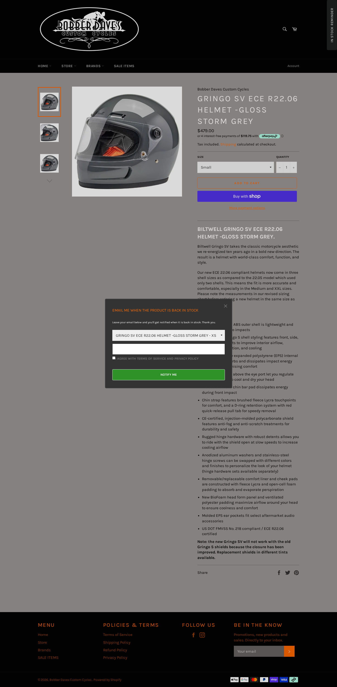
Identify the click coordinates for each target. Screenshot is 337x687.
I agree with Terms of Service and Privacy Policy (157, 359)
